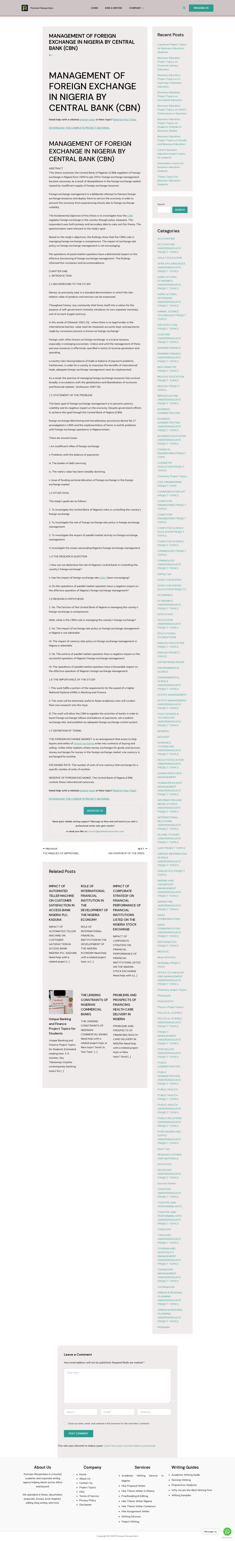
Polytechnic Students (184, 1485)
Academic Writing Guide (186, 1474)
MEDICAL (163, 951)
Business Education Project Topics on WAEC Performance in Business (172, 109)
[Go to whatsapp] (227, 1532)
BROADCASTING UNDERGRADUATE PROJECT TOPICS (169, 399)
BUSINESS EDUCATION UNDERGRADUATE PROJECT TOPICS (171, 439)
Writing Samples (181, 1495)
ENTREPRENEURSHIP (170, 662)
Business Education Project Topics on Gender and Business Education (172, 140)
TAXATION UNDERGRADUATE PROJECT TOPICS (169, 1192)
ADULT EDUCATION (169, 257)
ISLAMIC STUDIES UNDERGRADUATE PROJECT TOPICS (169, 838)
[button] (184, 8)
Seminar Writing (181, 1479)
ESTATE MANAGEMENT (172, 694)
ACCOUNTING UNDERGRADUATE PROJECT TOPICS (169, 248)
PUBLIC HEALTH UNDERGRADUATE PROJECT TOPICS (169, 1108)
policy (103, 577)
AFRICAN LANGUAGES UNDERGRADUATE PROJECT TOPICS (171, 267)
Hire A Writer (113, 8)
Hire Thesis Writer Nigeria (136, 1501)
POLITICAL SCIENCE (169, 1012)
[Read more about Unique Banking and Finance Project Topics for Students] (61, 1001)
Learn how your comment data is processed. (130, 1445)
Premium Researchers (42, 8)
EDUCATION (165, 614)
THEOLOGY (164, 1229)
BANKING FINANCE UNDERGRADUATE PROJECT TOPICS (169, 357)
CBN (130, 215)
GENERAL (163, 731)
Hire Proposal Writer (133, 1485)
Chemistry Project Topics (172, 476)
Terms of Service (89, 1496)
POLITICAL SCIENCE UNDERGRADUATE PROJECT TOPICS (169, 1022)
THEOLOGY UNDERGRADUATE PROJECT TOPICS (169, 1238)
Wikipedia (163, 1327)
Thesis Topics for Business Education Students (168, 180)
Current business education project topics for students (171, 153)
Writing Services (131, 1516)
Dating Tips (164, 574)
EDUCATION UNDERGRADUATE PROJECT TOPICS (169, 623)
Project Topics (88, 1487)
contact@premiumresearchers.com (106, 831)
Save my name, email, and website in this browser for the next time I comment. (108, 1423)
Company (135, 8)
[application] (142, 8)
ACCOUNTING (166, 238)
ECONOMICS (165, 595)
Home (94, 8)
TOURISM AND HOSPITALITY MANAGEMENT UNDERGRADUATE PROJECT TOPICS (169, 1256)
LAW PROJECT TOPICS (171, 848)
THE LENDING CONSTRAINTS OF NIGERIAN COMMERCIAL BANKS (94, 1004)
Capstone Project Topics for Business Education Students (171, 48)
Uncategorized (166, 1286)
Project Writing (130, 1521)
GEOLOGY (163, 736)
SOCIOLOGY (164, 1164)
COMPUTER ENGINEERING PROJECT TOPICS (171, 505)
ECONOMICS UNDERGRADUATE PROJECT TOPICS (169, 604)
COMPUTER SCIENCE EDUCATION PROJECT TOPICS (170, 531)
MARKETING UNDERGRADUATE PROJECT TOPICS (169, 905)
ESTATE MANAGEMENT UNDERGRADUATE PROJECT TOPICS (172, 704)
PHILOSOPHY (165, 1001)
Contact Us (85, 1482)
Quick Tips (163, 1148)
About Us (84, 1478)
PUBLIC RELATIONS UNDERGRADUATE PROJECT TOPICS (169, 1122)
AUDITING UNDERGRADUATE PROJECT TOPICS (169, 338)
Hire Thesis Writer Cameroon (138, 1506)
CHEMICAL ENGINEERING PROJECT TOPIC (171, 453)
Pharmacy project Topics (172, 989)
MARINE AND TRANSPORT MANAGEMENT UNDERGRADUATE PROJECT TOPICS (169, 888)
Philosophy (164, 995)
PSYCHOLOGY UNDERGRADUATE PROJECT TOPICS (169, 1053)
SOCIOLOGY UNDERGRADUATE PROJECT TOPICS (169, 1173)
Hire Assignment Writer (135, 1511)
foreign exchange (84, 743)
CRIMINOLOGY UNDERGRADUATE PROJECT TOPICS (169, 564)
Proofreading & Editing (134, 1496)
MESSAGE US (95, 810)
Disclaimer (85, 1504)
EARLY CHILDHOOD (169, 579)
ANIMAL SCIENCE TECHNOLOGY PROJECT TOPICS (172, 315)
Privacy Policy (87, 1500)
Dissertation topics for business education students (170, 167)
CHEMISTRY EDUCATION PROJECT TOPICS (170, 466)
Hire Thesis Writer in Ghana (137, 1490)
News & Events (166, 957)
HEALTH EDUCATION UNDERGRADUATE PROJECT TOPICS (170, 763)
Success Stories (166, 1183)
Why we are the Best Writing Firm (192, 1490)
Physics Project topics (170, 1007)
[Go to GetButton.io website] (227, 1538)
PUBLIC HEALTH (167, 1089)
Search (161, 204)
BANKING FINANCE (169, 347)
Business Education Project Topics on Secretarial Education (169, 96)
